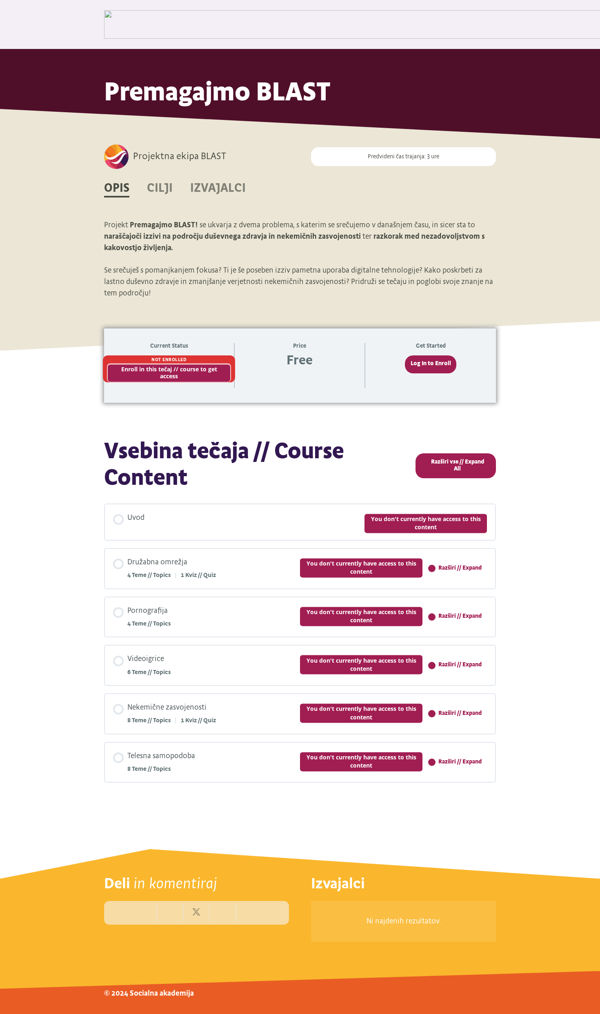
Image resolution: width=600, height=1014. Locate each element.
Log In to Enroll (431, 363)
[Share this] (170, 912)
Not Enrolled (169, 360)
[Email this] (144, 912)
